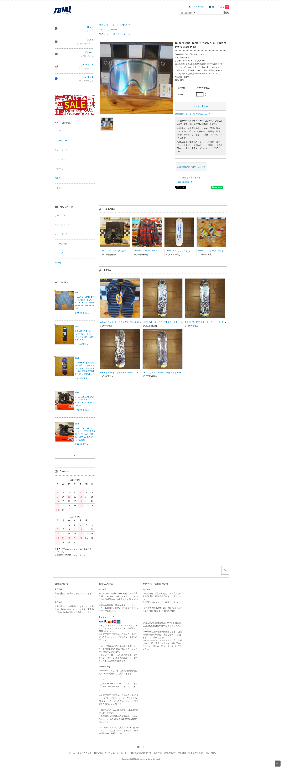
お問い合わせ (100, 753)
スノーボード (112, 25)
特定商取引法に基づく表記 (190, 753)
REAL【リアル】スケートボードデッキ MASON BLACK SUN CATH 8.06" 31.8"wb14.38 (180, 373)
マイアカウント (199, 7)
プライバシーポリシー (118, 753)
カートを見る (220, 7)
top (277, 763)
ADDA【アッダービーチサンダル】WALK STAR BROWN (124, 322)
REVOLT (126, 25)
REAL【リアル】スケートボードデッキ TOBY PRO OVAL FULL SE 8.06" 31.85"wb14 (137, 373)
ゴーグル (127, 34)
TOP (101, 25)
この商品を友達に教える (189, 177)
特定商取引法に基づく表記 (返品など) (192, 114)
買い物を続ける (185, 182)
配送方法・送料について (164, 753)
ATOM (213, 753)
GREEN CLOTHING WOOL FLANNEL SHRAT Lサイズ (157, 251)
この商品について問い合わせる (191, 167)
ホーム (72, 753)
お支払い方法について (141, 753)
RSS (207, 753)
